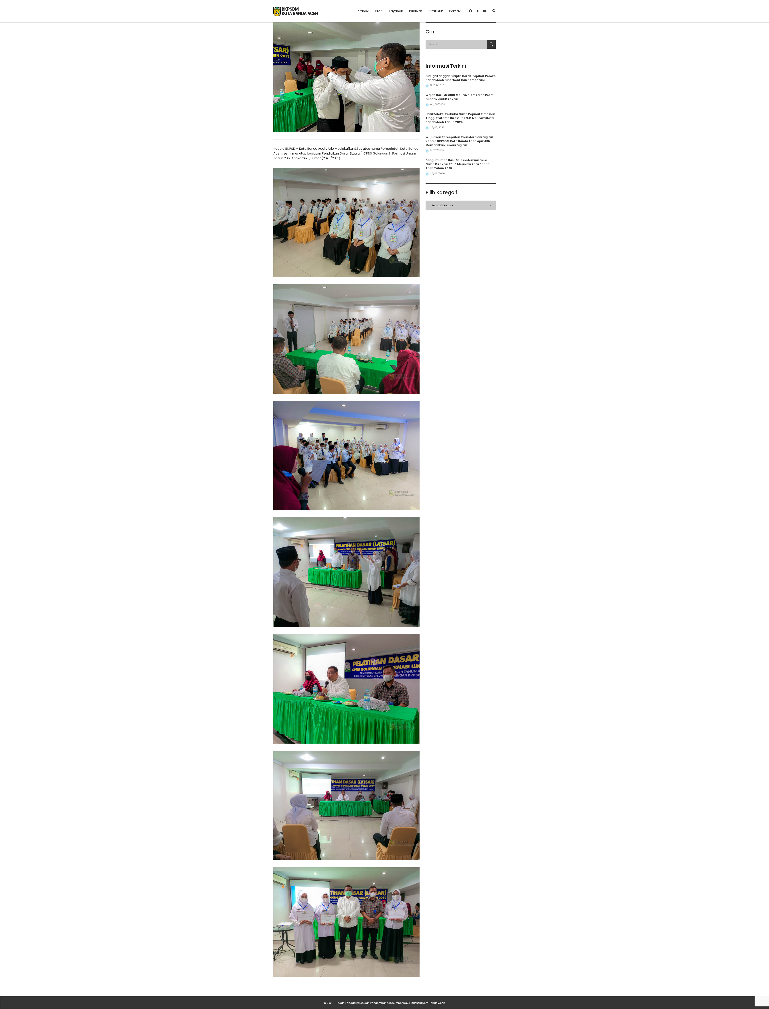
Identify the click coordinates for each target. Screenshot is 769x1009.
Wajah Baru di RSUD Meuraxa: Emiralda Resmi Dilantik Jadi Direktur (460, 97)
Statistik (436, 11)
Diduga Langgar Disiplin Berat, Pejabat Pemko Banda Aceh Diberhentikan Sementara (461, 78)
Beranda (362, 11)
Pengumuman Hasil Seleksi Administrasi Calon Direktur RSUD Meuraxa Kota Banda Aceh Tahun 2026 (457, 164)
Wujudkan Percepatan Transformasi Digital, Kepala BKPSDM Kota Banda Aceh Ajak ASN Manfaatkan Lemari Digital (459, 141)
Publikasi (416, 11)
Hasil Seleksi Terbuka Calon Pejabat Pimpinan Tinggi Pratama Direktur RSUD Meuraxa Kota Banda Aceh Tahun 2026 (460, 118)
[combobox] (461, 205)
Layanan (396, 11)
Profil (379, 11)
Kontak (455, 11)
